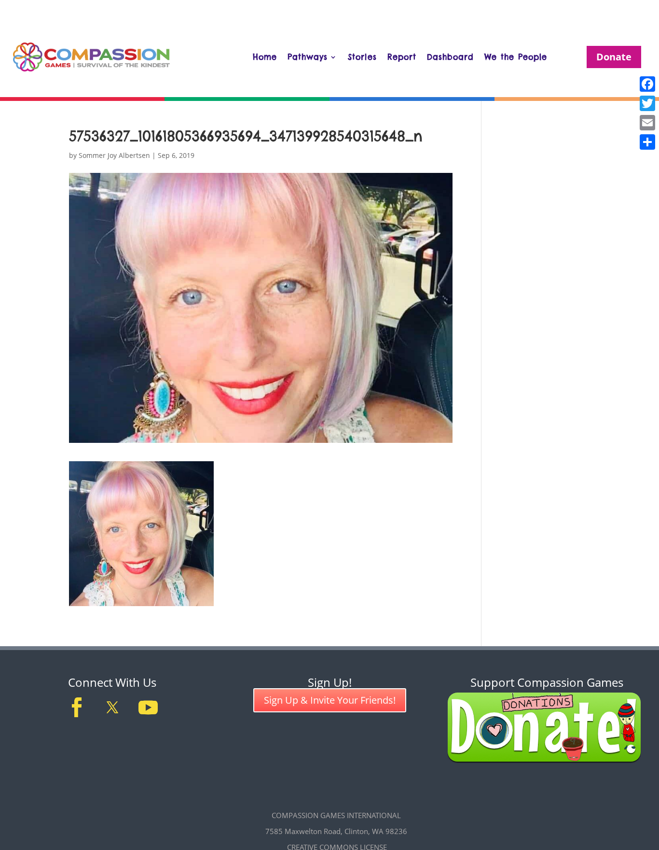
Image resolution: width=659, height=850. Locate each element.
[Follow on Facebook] (76, 707)
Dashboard (450, 57)
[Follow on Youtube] (148, 707)
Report (401, 57)
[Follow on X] (112, 707)
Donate (614, 56)
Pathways (308, 57)
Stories (362, 57)
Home (265, 57)
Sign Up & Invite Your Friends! (330, 700)
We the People (515, 57)
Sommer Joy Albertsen (114, 155)
